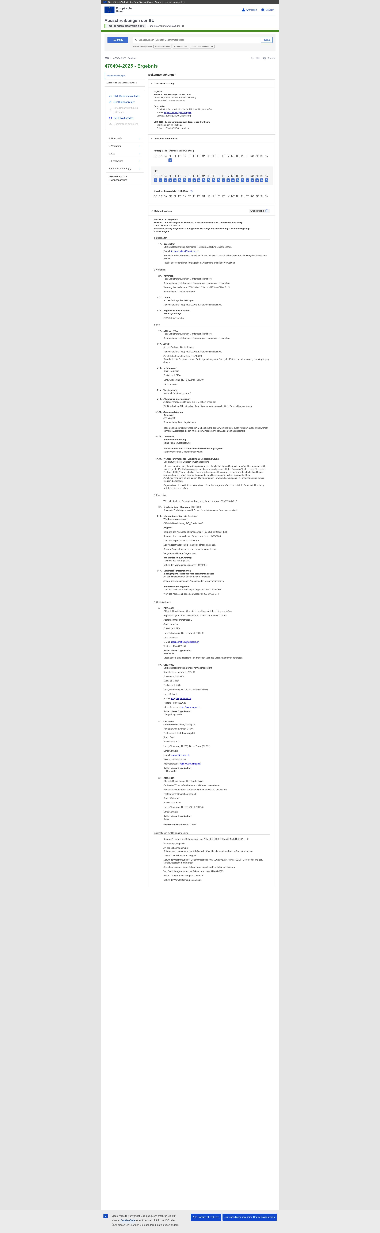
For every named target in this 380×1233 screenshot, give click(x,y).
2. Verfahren (115, 146)
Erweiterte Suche (162, 47)
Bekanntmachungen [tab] (115, 75)
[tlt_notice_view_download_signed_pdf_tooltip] (170, 160)
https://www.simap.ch (190, 763)
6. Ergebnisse (116, 161)
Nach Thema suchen (201, 47)
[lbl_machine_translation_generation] (191, 191)
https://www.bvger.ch (190, 707)
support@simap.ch (180, 755)
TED (107, 58)
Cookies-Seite (128, 1220)
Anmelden (251, 10)
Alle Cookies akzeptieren (206, 1217)
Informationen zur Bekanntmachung (118, 178)
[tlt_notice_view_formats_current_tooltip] (266, 210)
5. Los (112, 153)
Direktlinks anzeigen (124, 102)
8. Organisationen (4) (120, 168)
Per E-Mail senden (123, 118)
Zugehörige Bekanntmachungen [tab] (121, 83)
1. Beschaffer (116, 138)
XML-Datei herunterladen (127, 96)
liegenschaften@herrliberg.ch (177, 112)
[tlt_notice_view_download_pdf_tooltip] (155, 180)
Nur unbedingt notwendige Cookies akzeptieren (250, 1217)
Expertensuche (180, 47)
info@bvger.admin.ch (181, 698)
